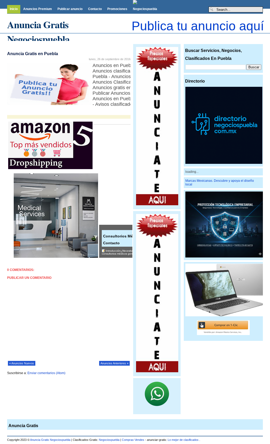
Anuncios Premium (37, 9)
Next (136, 36)
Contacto (95, 9)
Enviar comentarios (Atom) (46, 373)
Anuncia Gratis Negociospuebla (38, 31)
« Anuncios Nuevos (21, 363)
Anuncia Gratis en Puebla (32, 53)
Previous (4, 36)
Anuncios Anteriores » (114, 363)
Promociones (117, 9)
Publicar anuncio (70, 9)
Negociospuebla (145, 9)
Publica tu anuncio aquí (198, 26)
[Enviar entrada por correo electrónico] (7, 113)
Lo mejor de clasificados (183, 439)
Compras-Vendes (133, 439)
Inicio (14, 9)
